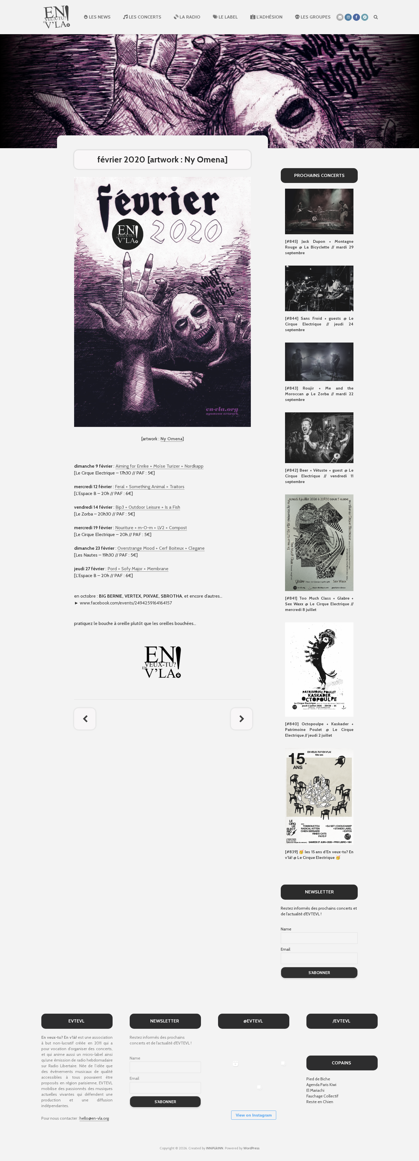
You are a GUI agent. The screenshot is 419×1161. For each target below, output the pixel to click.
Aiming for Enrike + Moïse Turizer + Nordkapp (159, 466)
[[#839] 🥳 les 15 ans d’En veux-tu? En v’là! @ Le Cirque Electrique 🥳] (319, 796)
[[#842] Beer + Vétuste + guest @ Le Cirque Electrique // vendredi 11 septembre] (319, 437)
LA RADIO (189, 17)
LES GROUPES (315, 17)
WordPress (251, 1148)
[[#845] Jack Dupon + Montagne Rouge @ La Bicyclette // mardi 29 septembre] (319, 211)
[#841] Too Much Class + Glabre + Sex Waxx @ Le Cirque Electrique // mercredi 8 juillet (319, 604)
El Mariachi (315, 1090)
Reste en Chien (319, 1101)
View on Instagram (254, 1115)
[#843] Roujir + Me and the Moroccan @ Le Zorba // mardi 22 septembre (319, 394)
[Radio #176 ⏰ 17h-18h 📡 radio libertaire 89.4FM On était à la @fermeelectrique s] (253, 1069)
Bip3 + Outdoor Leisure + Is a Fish (147, 507)
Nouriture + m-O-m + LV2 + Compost (151, 527)
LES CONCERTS (144, 17)
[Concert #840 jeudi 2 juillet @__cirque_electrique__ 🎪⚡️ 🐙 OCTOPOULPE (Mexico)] (229, 1093)
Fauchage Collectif (322, 1096)
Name (286, 929)
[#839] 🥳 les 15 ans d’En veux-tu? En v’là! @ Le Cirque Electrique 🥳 (319, 854)
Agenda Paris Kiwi (321, 1084)
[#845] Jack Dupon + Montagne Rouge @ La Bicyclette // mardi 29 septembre (319, 247)
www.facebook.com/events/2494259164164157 (126, 603)
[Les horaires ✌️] (253, 1093)
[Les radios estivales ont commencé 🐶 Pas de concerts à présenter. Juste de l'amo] (277, 1045)
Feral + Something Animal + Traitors (149, 486)
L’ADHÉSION (268, 17)
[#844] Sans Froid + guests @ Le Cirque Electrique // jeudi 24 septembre (319, 324)
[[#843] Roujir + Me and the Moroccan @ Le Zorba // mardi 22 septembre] (319, 361)
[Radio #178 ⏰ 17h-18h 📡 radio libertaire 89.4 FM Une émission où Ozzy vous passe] (253, 1045)
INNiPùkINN (214, 1148)
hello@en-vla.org (94, 1118)
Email (285, 949)
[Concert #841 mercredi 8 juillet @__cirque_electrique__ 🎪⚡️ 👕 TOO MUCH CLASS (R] (277, 1069)
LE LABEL (227, 17)
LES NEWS (99, 17)
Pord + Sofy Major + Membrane (137, 568)
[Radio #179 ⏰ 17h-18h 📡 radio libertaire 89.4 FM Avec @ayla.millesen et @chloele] (229, 1045)
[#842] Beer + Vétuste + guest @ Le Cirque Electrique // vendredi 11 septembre (319, 476)
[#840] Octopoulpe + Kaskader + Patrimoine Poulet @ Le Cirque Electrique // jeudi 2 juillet (319, 729)
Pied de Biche (318, 1078)
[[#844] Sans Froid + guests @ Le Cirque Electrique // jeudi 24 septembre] (319, 288)
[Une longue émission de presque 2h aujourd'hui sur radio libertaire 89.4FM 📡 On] (277, 1093)
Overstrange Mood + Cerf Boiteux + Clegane (161, 548)
